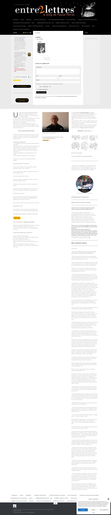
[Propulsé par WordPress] (21, 512)
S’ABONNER (28, 19)
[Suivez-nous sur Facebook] (30, 32)
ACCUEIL (22, 19)
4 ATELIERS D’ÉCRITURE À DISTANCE (56, 19)
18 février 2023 (77, 156)
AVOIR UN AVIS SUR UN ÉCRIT (19, 26)
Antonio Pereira (74, 248)
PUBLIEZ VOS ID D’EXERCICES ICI (59, 26)
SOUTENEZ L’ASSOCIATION (40, 19)
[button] (108, 499)
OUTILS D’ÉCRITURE (70, 19)
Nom (37, 75)
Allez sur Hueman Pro (30, 512)
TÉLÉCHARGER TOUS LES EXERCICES (21, 22)
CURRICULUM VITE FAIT (74, 26)
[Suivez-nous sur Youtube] (25, 32)
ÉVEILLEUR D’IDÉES (84, 112)
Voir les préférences (104, 509)
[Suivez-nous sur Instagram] (28, 32)
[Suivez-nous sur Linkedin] (27, 32)
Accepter (83, 509)
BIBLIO (33, 22)
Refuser (93, 509)
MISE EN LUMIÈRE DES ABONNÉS (78, 22)
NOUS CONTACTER (86, 26)
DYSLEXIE (47, 26)
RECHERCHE (16, 19)
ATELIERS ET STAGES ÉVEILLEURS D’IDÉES (87, 19)
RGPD (93, 512)
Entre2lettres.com (88, 168)
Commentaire (39, 67)
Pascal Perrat (40, 39)
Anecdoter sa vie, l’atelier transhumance (21, 29)
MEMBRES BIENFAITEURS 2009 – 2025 (45, 22)
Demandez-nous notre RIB (29, 221)
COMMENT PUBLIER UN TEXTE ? (62, 22)
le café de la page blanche (87, 156)
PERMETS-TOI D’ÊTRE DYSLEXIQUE (35, 26)
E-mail (60, 75)
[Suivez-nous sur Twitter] (23, 32)
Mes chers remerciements (76, 152)
